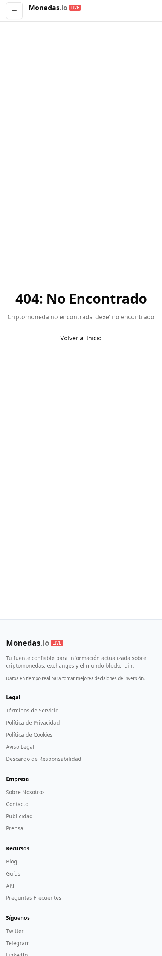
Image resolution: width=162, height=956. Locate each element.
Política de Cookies (29, 734)
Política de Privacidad (33, 722)
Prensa (14, 828)
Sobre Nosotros (25, 792)
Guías (13, 873)
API (10, 885)
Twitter (15, 930)
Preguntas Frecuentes (33, 897)
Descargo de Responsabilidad (43, 758)
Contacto (17, 804)
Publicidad (19, 816)
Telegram (18, 943)
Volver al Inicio (81, 338)
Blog (11, 861)
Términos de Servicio (32, 710)
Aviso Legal (20, 746)
